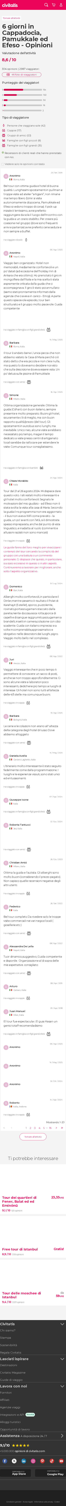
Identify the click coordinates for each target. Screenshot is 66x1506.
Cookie (57, 1502)
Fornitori (6, 1392)
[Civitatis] (10, 5)
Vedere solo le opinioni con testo (25, 164)
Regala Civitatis (10, 1352)
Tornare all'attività (11, 18)
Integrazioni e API (12, 1414)
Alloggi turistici (10, 1422)
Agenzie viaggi (10, 1407)
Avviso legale (28, 1502)
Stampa (5, 1337)
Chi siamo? (7, 1330)
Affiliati (4, 1399)
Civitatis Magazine (12, 1372)
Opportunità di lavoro (15, 1429)
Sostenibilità (8, 1345)
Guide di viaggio (11, 1379)
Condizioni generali (13, 1502)
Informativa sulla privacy (43, 1502)
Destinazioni (8, 1365)
